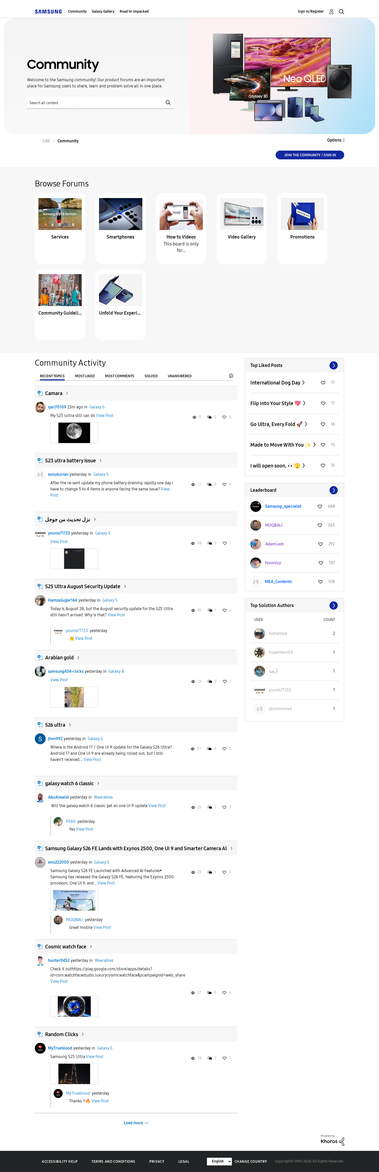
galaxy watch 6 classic (69, 783)
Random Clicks (61, 1034)
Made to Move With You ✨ (281, 445)
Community (77, 11)
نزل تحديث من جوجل (67, 519)
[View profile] (40, 407)
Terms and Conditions (113, 1161)
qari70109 (57, 407)
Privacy (156, 1161)
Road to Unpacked (134, 11)
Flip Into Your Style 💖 (276, 403)
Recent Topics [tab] (52, 376)
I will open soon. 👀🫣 (275, 466)
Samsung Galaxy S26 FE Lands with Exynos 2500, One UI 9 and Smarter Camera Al (136, 848)
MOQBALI (74, 919)
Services (60, 237)
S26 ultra (55, 725)
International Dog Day (275, 383)
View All (294, 365)
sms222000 (58, 862)
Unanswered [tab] (180, 376)
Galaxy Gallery (103, 11)
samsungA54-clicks (66, 671)
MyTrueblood (60, 1048)
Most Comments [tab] (119, 376)
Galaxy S (97, 407)
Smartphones (120, 237)
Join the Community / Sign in (310, 155)
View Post (104, 415)
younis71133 (59, 533)
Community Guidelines (60, 313)
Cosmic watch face (65, 947)
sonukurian (58, 474)
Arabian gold (59, 657)
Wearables (103, 797)
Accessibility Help (60, 1161)
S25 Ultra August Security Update (82, 586)
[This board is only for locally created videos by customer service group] (181, 213)
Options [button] (334, 140)
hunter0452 (59, 960)
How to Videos (181, 237)
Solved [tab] (151, 376)
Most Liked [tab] (85, 376)
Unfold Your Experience (120, 313)
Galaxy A (116, 671)
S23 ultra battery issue (70, 460)
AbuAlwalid (58, 797)
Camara (53, 393)
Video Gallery (242, 237)
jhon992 (55, 738)
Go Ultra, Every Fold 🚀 (277, 424)
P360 (71, 821)
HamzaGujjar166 (62, 600)
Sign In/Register (311, 11)
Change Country (251, 1161)
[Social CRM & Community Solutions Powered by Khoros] (332, 1139)
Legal (184, 1161)
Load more (133, 1122)
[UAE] (48, 11)
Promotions (302, 237)
